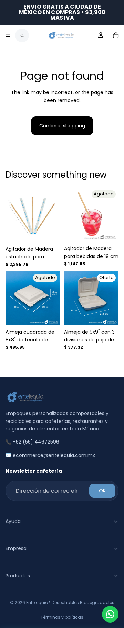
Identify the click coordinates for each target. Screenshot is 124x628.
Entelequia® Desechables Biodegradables (70, 602)
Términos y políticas (62, 617)
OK (102, 490)
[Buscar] (22, 35)
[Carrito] (115, 35)
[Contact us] (110, 614)
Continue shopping (62, 125)
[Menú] (8, 35)
